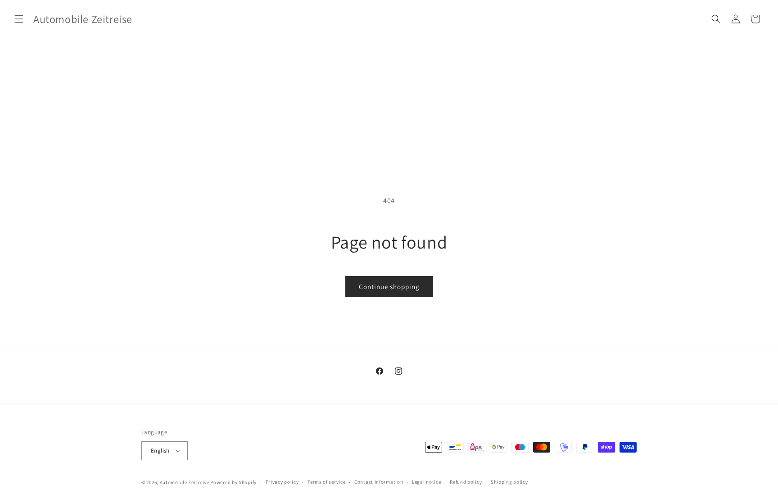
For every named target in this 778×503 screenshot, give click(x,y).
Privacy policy (282, 482)
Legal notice (426, 482)
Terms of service (326, 482)
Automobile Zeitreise (184, 482)
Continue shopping (389, 286)
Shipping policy (509, 482)
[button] (19, 19)
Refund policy (466, 482)
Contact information (378, 482)
